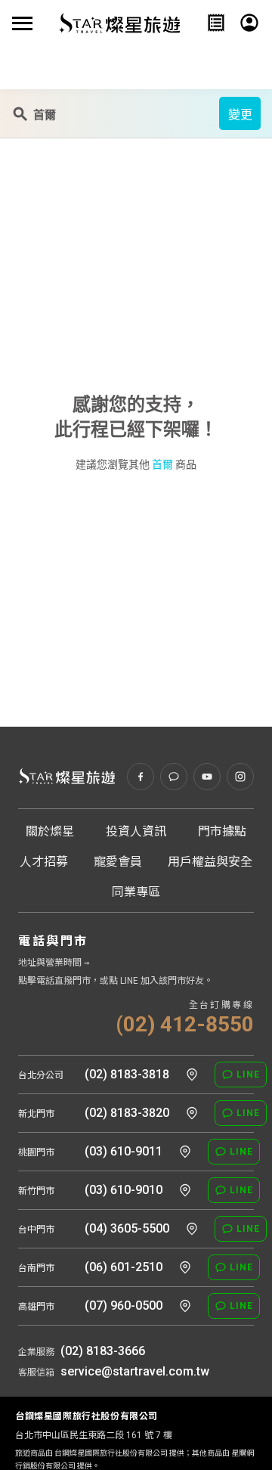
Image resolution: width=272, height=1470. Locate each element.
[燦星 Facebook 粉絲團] (140, 776)
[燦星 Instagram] (240, 776)
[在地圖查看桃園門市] (185, 1151)
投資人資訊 (136, 831)
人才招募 (44, 861)
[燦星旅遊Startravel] (119, 22)
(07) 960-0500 (123, 1305)
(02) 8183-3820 (127, 1113)
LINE (248, 1074)
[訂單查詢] (216, 23)
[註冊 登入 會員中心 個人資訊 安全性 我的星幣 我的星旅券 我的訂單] (249, 23)
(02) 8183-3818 (127, 1074)
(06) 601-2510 (123, 1267)
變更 (240, 114)
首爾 (162, 464)
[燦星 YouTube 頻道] (207, 776)
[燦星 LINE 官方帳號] (173, 776)
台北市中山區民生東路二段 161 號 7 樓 (93, 1435)
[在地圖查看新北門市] (191, 1113)
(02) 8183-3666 (102, 1351)
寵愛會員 (118, 861)
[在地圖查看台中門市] (191, 1228)
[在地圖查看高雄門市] (185, 1305)
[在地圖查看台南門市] (185, 1267)
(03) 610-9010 (123, 1190)
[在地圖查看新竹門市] (185, 1190)
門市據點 (222, 831)
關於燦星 (50, 831)
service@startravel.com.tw (134, 1371)
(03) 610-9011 (123, 1151)
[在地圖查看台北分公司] (191, 1074)
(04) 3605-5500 (127, 1228)
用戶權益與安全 (210, 861)
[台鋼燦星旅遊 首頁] (66, 776)
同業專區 (136, 892)
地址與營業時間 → (53, 962)
